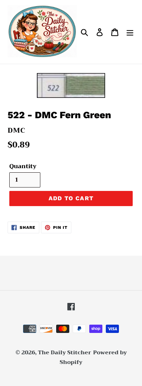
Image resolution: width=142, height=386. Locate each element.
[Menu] (130, 31)
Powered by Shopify (93, 357)
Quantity (23, 166)
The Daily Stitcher (64, 352)
